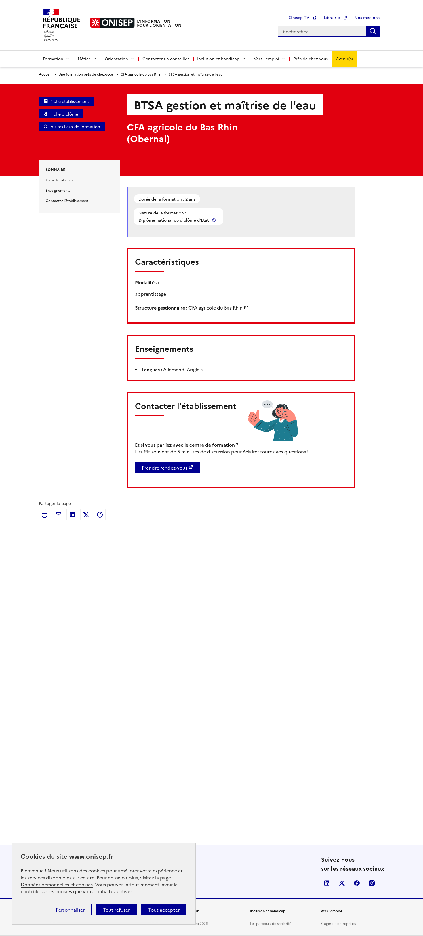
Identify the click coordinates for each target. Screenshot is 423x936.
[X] (86, 514)
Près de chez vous (311, 58)
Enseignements (58, 190)
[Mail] (58, 514)
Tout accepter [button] (164, 909)
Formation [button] (53, 58)
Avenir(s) (344, 58)
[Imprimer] (44, 514)
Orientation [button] (116, 58)
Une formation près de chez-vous (85, 74)
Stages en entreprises (338, 923)
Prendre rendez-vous (164, 467)
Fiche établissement (69, 101)
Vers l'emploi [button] (266, 58)
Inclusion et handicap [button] (218, 58)
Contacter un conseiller (165, 58)
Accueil (45, 74)
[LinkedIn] (72, 514)
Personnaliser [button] (70, 909)
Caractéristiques (59, 179)
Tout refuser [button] (116, 909)
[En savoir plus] (214, 220)
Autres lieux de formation (75, 126)
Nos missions (367, 17)
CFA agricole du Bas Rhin (141, 74)
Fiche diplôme (64, 114)
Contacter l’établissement (67, 200)
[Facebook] (100, 514)
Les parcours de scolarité (270, 923)
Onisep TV (299, 17)
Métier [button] (84, 58)
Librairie (332, 17)
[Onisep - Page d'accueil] (112, 23)
